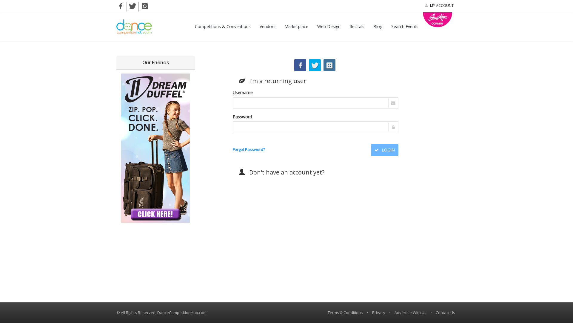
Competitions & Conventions (223, 26)
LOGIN (388, 150)
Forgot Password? (249, 149)
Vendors (267, 26)
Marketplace (296, 26)
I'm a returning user (275, 81)
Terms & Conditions (345, 312)
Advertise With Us (410, 312)
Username (243, 92)
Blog (377, 26)
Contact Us (445, 312)
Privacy (378, 312)
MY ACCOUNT (441, 5)
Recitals (356, 26)
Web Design (329, 26)
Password (242, 117)
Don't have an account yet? (284, 172)
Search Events (404, 26)
